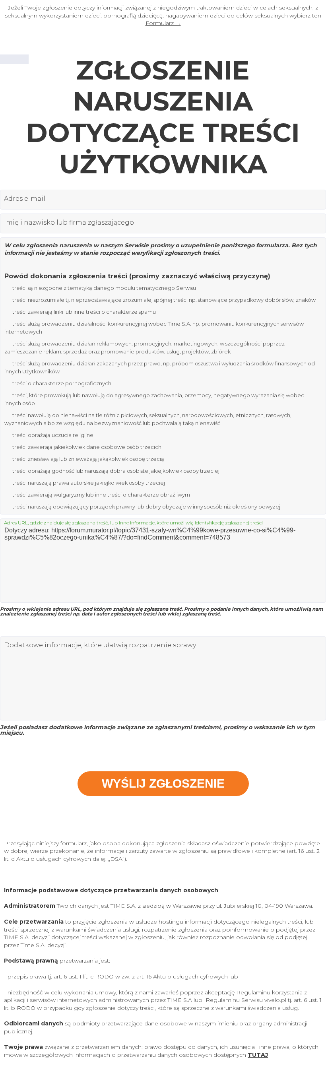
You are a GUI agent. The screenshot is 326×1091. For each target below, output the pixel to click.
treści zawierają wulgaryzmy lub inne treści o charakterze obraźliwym (101, 494)
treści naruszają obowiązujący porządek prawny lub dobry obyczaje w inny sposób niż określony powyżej (146, 506)
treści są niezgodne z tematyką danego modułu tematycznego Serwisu (104, 288)
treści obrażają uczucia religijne (52, 435)
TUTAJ (258, 1054)
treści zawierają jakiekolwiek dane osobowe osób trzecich (86, 447)
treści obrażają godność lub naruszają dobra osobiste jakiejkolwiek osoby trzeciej (115, 471)
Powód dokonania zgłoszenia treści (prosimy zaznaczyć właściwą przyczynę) (137, 276)
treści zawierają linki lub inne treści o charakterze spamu (84, 312)
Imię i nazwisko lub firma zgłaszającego (69, 222)
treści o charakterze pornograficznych (61, 383)
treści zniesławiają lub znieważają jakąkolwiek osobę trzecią (88, 459)
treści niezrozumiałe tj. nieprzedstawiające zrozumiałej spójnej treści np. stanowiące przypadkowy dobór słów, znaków (164, 300)
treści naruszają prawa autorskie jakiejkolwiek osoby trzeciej (88, 482)
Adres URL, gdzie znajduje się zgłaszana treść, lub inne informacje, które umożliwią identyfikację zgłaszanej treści (133, 522)
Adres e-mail (24, 199)
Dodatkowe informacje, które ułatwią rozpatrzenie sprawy (100, 645)
